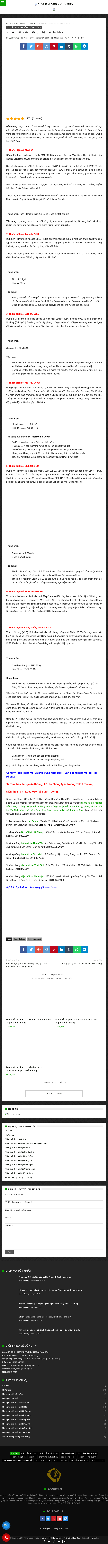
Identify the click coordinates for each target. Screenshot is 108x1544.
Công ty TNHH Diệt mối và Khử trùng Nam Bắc (61, 1538)
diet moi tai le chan (68, 1457)
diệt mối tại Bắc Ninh (31, 854)
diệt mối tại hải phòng (12, 1460)
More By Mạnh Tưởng (53, 974)
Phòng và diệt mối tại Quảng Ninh (20, 1169)
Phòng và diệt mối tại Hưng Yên (19, 1160)
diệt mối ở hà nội (97, 1460)
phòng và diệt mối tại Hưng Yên (34, 806)
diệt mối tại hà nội (60, 1460)
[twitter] (31, 46)
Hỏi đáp (8, 1130)
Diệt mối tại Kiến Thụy (79, 1460)
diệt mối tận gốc (67, 1453)
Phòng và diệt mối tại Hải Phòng (19, 1156)
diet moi (32, 1457)
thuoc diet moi (19, 939)
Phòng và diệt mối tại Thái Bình (19, 1173)
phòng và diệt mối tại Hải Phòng (66, 806)
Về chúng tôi (45, 1529)
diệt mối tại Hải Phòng (31, 832)
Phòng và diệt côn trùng (15, 1139)
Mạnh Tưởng (14, 38)
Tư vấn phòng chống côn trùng (26, 23)
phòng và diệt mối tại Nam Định (67, 810)
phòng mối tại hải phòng (48, 1457)
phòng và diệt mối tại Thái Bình (35, 810)
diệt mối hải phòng (18, 1457)
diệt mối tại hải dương (49, 1453)
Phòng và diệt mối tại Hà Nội (17, 1147)
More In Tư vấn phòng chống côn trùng (53, 978)
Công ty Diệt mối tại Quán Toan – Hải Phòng (82, 962)
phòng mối (27, 1460)
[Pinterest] (53, 1518)
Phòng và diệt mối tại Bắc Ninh (34, 1143)
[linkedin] (61, 46)
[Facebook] (42, 1518)
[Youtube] (59, 1518)
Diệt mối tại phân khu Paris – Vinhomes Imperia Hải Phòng (76, 1021)
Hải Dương (33, 821)
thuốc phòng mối (34, 939)
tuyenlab (95, 1538)
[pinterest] (54, 46)
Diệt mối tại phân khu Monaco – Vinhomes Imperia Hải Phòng (28, 1021)
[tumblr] (69, 46)
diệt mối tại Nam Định (32, 876)
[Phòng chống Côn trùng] (54, 3)
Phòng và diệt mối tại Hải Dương (19, 1152)
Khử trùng (9, 1135)
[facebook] (23, 46)
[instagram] (65, 1518)
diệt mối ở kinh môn (29, 1453)
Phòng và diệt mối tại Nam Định (19, 1164)
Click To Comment (53, 1093)
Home (8, 23)
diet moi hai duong (42, 1460)
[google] (39, 46)
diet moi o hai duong (87, 1457)
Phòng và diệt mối (13, 1143)
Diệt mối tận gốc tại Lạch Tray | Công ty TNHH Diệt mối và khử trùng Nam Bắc (26, 963)
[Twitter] (48, 1518)
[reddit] (46, 46)
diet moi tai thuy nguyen (87, 1453)
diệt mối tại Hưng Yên (32, 843)
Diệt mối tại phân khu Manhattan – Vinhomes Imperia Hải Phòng (24, 1069)
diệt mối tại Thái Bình (32, 865)
